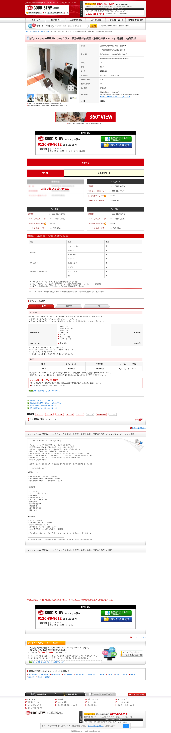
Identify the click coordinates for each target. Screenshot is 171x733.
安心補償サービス (33, 702)
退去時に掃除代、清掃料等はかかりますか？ (43, 405)
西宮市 (125, 675)
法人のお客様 (92, 705)
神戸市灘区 (44, 675)
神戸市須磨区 (79, 675)
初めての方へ (31, 699)
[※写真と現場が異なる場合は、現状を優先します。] (52, 45)
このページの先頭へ (139, 428)
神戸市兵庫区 (55, 675)
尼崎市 (109, 675)
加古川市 (31, 677)
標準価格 (85, 163)
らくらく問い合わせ (34, 705)
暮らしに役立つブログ (34, 708)
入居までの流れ (93, 699)
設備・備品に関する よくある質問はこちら (46, 391)
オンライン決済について (126, 705)
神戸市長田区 (67, 675)
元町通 (47, 31)
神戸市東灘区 (32, 675)
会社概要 (60, 699)
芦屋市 (132, 675)
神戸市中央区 (39, 31)
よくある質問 (61, 702)
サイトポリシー (93, 702)
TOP (26, 31)
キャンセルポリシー (124, 702)
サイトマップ (122, 699)
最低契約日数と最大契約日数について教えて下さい (45, 403)
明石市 (117, 675)
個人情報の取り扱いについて (67, 705)
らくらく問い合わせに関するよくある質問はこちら (48, 662)
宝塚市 (40, 677)
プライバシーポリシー (95, 726)
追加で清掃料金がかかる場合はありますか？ (43, 408)
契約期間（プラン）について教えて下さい (43, 400)
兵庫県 (32, 31)
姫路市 (102, 675)
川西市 (47, 677)
